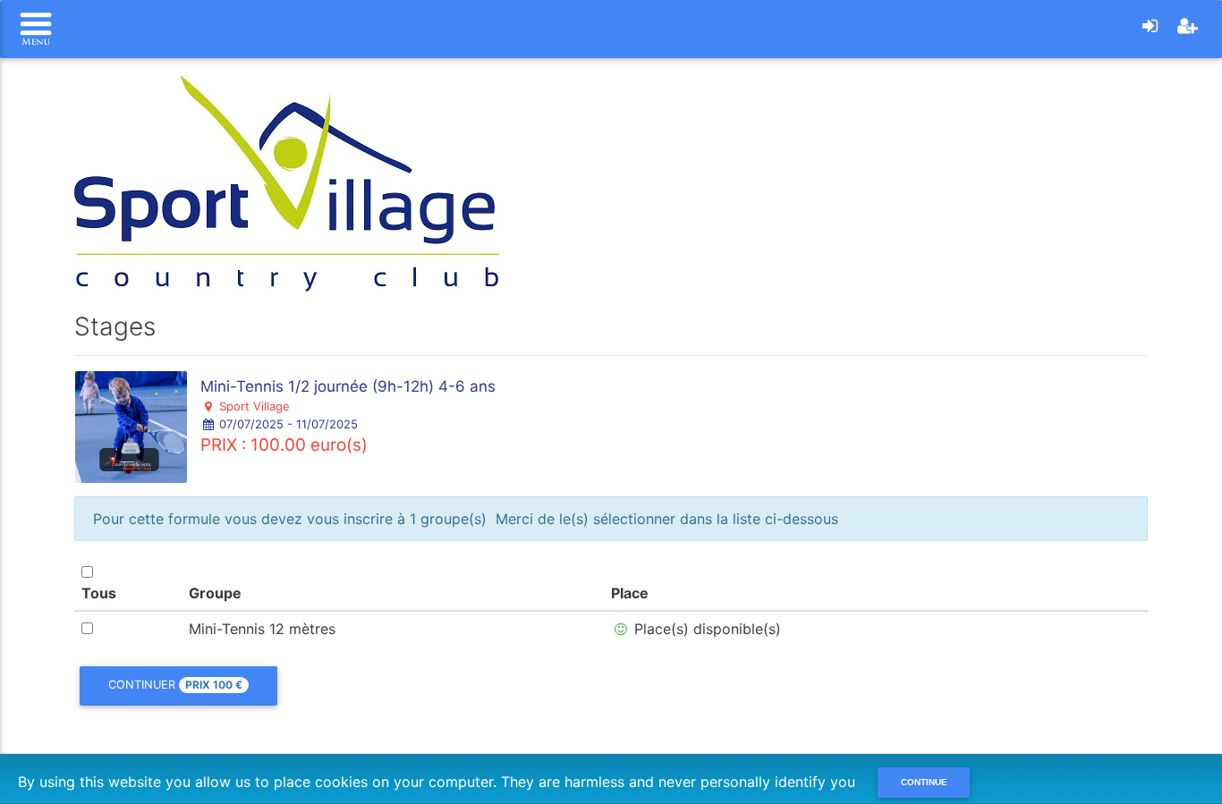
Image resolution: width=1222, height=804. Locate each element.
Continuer (175, 684)
